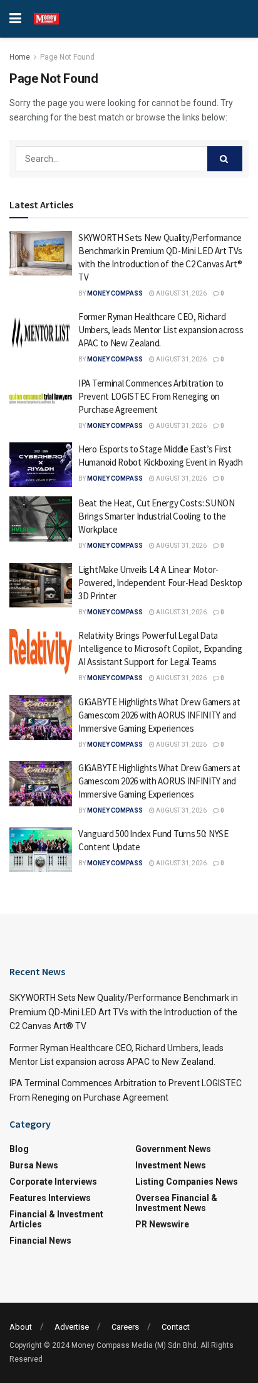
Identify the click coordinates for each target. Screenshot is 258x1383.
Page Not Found (67, 57)
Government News (173, 1149)
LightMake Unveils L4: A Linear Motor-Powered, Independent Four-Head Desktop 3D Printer (160, 582)
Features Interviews (50, 1198)
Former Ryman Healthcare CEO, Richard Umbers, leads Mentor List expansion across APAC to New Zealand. (160, 330)
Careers (125, 1327)
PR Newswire (162, 1224)
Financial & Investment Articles (56, 1219)
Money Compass (115, 293)
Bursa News (33, 1165)
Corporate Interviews (53, 1182)
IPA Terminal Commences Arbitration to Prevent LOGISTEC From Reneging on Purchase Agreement (151, 396)
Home (19, 57)
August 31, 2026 (181, 293)
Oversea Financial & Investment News (176, 1203)
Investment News (170, 1165)
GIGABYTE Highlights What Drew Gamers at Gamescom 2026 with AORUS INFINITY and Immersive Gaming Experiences (159, 715)
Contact (176, 1327)
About (20, 1327)
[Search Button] (224, 158)
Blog (19, 1149)
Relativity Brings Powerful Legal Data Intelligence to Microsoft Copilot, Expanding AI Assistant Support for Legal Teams (160, 648)
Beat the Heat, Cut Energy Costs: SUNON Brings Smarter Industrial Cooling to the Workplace (156, 516)
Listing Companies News (186, 1182)
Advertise (71, 1327)
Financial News (40, 1241)
